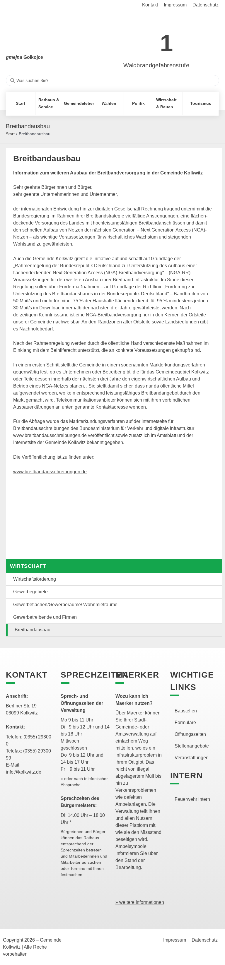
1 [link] (166, 43)
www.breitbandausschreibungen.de (50, 471)
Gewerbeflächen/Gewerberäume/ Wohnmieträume (65, 604)
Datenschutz (205, 939)
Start (10, 133)
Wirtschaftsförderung (34, 579)
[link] (147, 39)
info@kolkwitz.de (23, 771)
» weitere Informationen (139, 902)
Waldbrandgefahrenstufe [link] (156, 65)
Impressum (175, 939)
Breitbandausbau (32, 629)
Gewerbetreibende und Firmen (45, 617)
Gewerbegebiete (30, 591)
